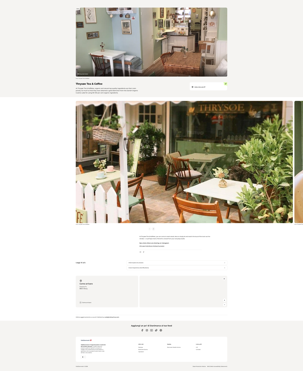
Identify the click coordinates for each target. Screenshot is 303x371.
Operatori (141, 351)
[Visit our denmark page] (142, 330)
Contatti (198, 349)
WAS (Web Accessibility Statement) (217, 366)
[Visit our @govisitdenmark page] (156, 330)
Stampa (140, 347)
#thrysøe (142, 246)
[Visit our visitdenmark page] (151, 330)
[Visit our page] (147, 330)
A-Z (197, 347)
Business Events (143, 349)
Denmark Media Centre (174, 347)
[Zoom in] (224, 300)
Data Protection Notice (199, 366)
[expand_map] (224, 278)
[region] (183, 291)
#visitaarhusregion (158, 246)
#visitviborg (148, 246)
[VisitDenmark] (86, 340)
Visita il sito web (199, 87)
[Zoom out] (224, 305)
